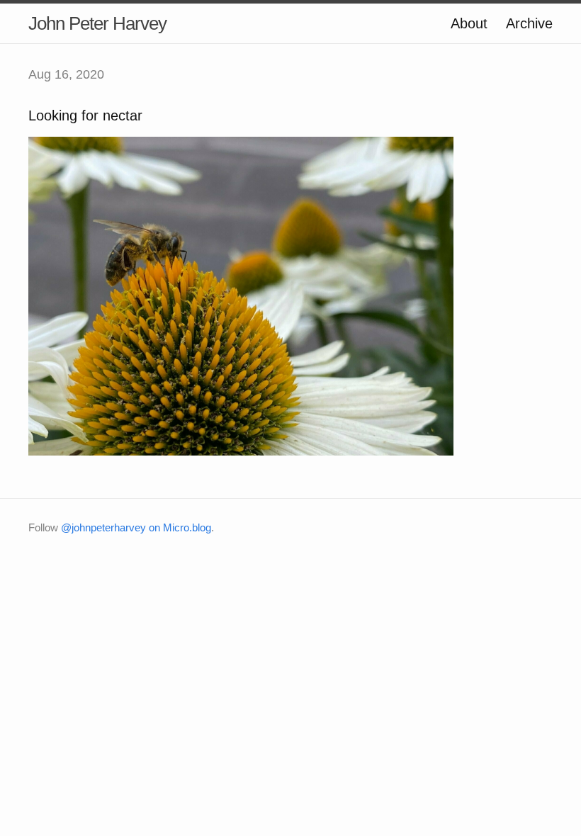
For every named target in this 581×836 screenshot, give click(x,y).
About (469, 23)
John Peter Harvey (97, 23)
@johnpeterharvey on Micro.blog (136, 527)
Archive (529, 23)
